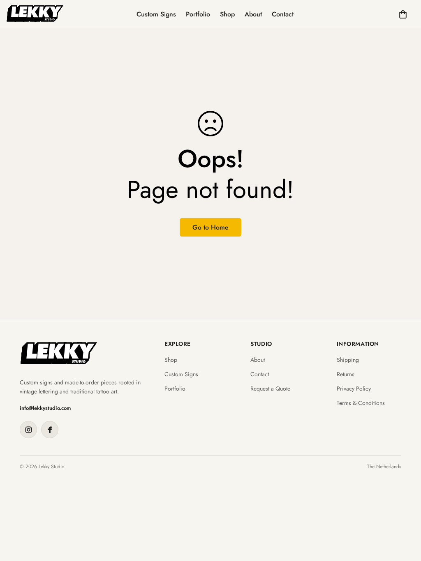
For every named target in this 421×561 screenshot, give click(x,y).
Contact (283, 14)
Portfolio (198, 14)
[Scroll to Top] (405, 516)
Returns (345, 374)
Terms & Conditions (361, 403)
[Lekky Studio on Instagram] (28, 429)
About (253, 14)
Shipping (348, 360)
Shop (227, 14)
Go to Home (210, 227)
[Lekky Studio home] (59, 353)
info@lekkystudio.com (45, 408)
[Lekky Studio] (35, 14)
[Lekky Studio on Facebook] (49, 429)
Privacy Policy (354, 389)
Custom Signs (156, 14)
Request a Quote (270, 389)
